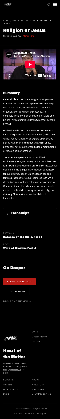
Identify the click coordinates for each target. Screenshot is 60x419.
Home (6, 21)
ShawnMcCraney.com (41, 394)
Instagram (41, 413)
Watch (15, 21)
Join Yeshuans (16, 291)
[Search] (48, 4)
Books (6, 394)
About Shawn (38, 389)
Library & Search (10, 389)
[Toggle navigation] (55, 4)
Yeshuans (7, 385)
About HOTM (38, 385)
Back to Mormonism (15, 301)
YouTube (36, 341)
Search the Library (19, 282)
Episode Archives (39, 337)
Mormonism (28, 21)
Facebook (29, 413)
